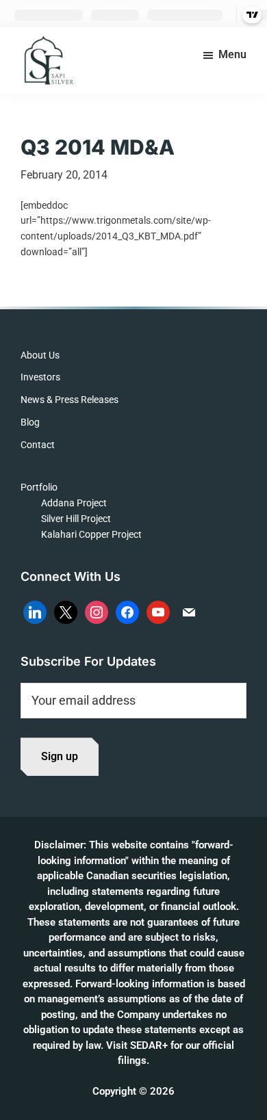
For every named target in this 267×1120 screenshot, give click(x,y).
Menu (232, 54)
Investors (40, 377)
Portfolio (39, 487)
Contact (38, 444)
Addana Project (74, 502)
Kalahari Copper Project (91, 534)
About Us (40, 355)
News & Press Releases (69, 399)
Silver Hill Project (76, 518)
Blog (30, 422)
